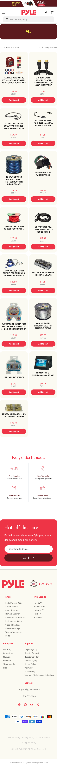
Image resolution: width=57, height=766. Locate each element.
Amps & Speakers (12, 610)
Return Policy (30, 664)
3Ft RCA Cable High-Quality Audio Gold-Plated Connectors (14, 126)
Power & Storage (12, 628)
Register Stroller (32, 657)
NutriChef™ (39, 610)
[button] (3, 12)
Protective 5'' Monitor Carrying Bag (43, 374)
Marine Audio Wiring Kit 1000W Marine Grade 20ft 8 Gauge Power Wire (14, 80)
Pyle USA (23, 749)
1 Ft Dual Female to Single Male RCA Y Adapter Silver (43, 123)
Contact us (8, 653)
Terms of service (43, 737)
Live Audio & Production (15, 617)
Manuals (7, 657)
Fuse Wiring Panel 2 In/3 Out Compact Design (14, 415)
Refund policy (14, 737)
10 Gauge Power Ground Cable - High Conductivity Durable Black (14, 180)
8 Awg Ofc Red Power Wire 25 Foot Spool (14, 227)
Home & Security (12, 613)
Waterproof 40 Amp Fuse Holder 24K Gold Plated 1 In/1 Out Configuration (13, 326)
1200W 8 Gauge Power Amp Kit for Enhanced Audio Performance (14, 273)
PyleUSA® (38, 603)
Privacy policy (28, 737)
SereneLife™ (39, 606)
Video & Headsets (12, 625)
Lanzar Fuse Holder (14, 377)
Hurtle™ (38, 613)
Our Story (7, 649)
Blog (5, 667)
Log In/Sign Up (31, 649)
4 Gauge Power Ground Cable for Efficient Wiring (43, 325)
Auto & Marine (11, 606)
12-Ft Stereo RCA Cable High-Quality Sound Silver (43, 229)
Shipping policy (29, 742)
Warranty (28, 667)
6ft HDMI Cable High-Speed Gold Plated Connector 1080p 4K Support (43, 81)
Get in (26, 557)
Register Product (32, 653)
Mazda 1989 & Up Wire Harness (43, 173)
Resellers (7, 660)
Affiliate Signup (31, 660)
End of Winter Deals (13, 603)
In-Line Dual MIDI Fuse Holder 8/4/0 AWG (43, 273)
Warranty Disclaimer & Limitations (39, 675)
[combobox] (15, 19)
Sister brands (9, 664)
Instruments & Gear (13, 621)
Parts (7, 635)
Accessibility (30, 671)
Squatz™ (38, 617)
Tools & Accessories (13, 632)
